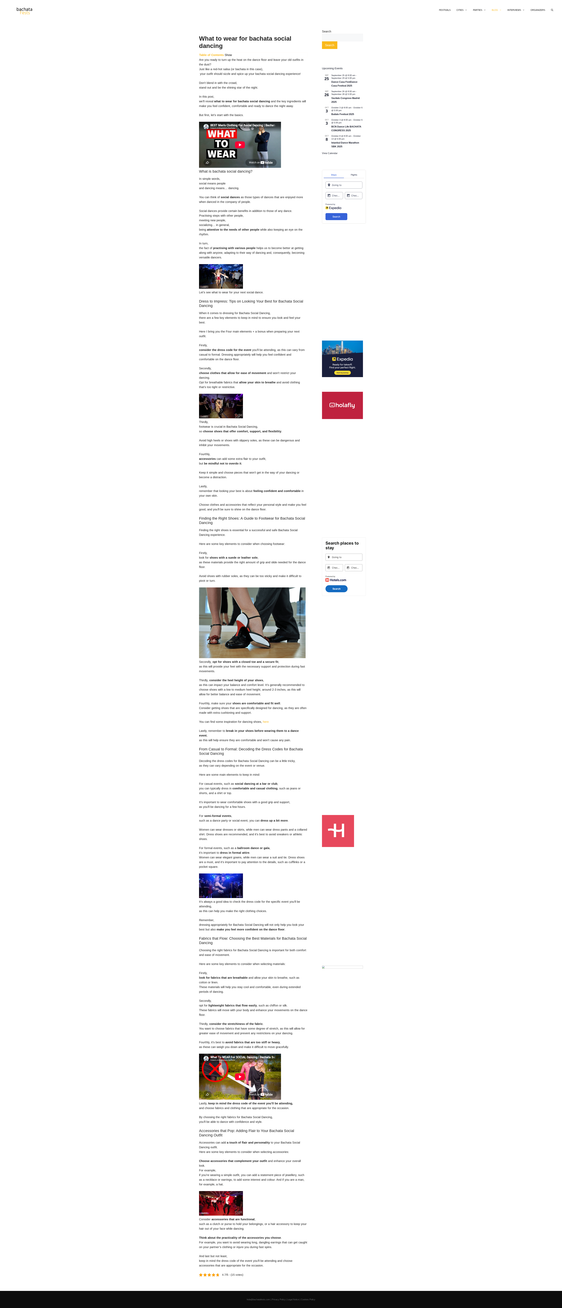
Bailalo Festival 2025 (342, 114)
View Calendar (329, 153)
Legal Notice (293, 1299)
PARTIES (477, 10)
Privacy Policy (279, 1299)
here (266, 721)
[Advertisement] (342, 282)
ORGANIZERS (538, 10)
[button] (552, 10)
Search (326, 31)
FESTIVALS (445, 10)
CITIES (460, 10)
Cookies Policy (308, 1299)
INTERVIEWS (514, 10)
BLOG (495, 10)
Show (228, 55)
